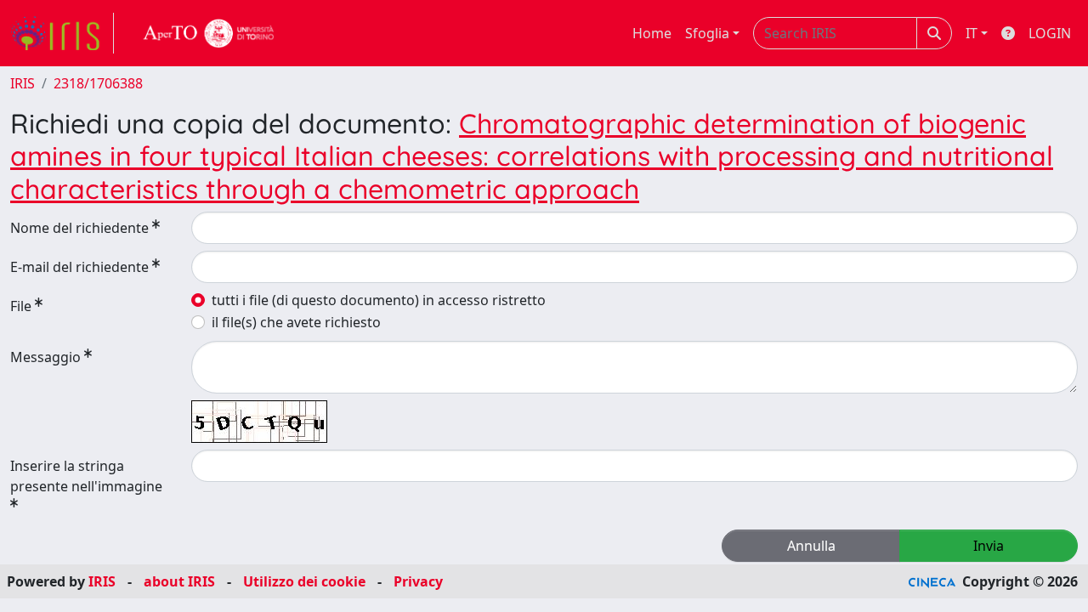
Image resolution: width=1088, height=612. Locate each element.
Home (652, 33)
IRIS (22, 83)
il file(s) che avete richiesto (296, 322)
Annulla (811, 545)
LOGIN (1049, 33)
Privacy (418, 581)
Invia (988, 545)
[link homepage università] (209, 33)
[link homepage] (62, 33)
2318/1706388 (98, 83)
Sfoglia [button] (707, 33)
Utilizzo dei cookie (304, 581)
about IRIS (179, 581)
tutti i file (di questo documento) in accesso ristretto (379, 300)
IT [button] (972, 33)
